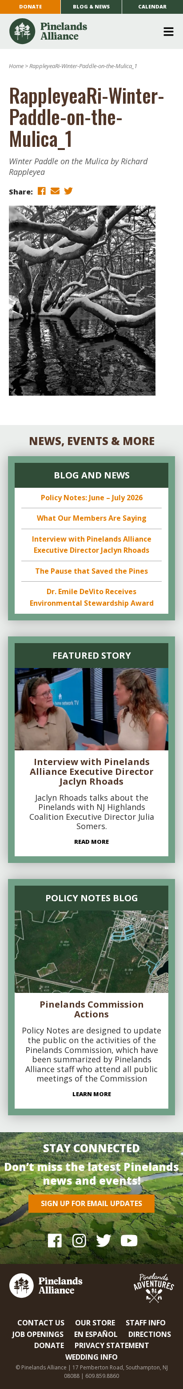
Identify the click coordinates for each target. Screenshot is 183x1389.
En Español (96, 1334)
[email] (55, 191)
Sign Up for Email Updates (91, 1203)
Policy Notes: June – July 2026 (92, 497)
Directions (149, 1334)
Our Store (95, 1323)
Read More (91, 842)
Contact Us (40, 1323)
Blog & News (91, 6)
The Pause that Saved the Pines (91, 571)
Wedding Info (91, 1357)
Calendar (152, 6)
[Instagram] (79, 1240)
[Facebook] (55, 1240)
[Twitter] (103, 1240)
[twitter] (68, 191)
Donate (30, 6)
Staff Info (146, 1323)
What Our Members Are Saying (92, 518)
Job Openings (38, 1334)
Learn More (91, 1094)
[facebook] (41, 191)
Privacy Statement (112, 1345)
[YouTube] (128, 1240)
